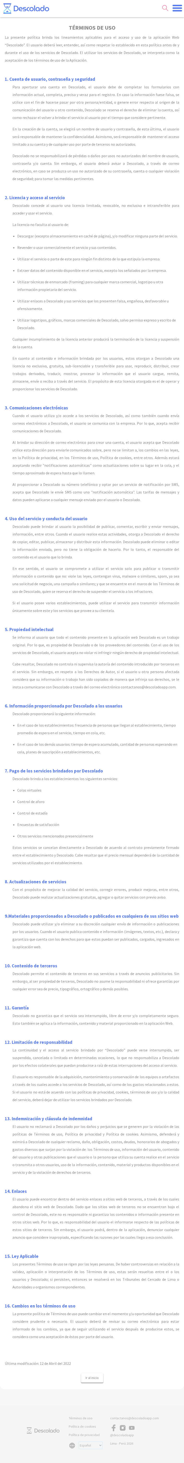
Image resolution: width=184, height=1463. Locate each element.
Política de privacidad (84, 1435)
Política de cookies (82, 1426)
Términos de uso (80, 1418)
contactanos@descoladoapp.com (134, 1418)
